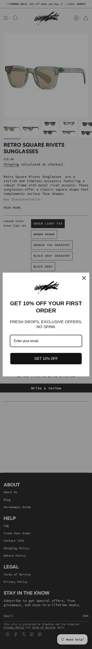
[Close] (84, 278)
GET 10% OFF (46, 359)
